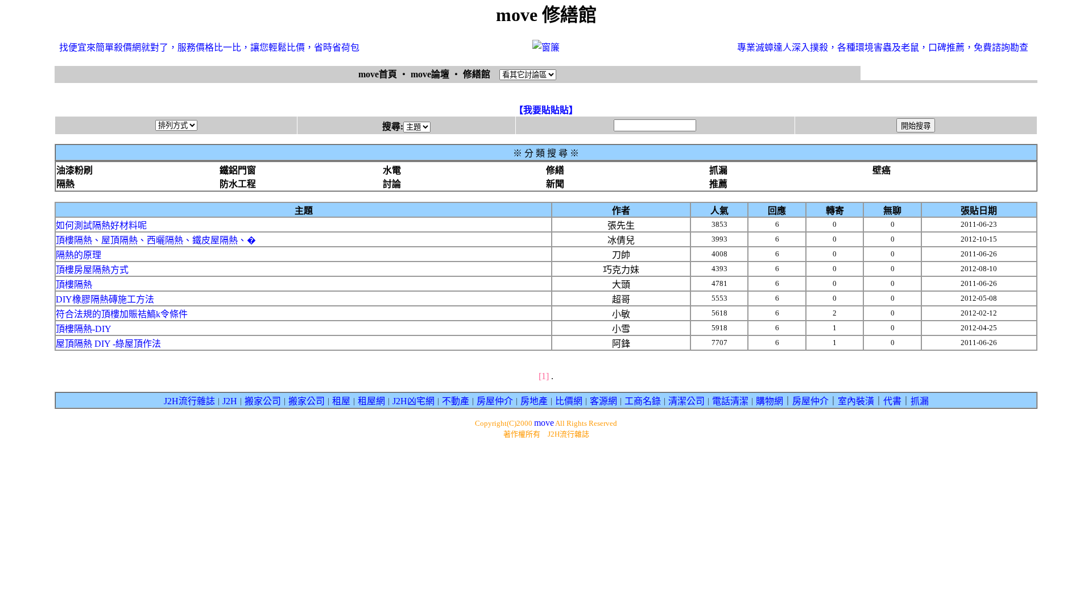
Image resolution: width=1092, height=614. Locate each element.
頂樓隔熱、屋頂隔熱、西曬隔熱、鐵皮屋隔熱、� (156, 240)
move (544, 423)
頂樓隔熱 (74, 284)
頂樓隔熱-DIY (83, 329)
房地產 (534, 401)
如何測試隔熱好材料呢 (101, 225)
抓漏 (920, 401)
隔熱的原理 (78, 255)
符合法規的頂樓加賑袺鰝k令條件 (122, 314)
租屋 (341, 401)
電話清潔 (730, 401)
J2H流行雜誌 (189, 401)
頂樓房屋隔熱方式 (92, 270)
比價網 (568, 401)
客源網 (603, 401)
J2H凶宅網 (413, 401)
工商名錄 (642, 401)
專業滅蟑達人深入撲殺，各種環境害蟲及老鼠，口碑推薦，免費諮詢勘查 (882, 47)
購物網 (769, 401)
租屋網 (371, 401)
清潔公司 (686, 401)
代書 (892, 401)
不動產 (455, 401)
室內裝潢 (856, 401)
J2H (229, 401)
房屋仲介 (495, 401)
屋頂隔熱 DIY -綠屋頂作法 (108, 344)
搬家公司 (263, 401)
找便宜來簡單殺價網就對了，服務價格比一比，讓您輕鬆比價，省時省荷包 (209, 47)
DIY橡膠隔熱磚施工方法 (105, 299)
